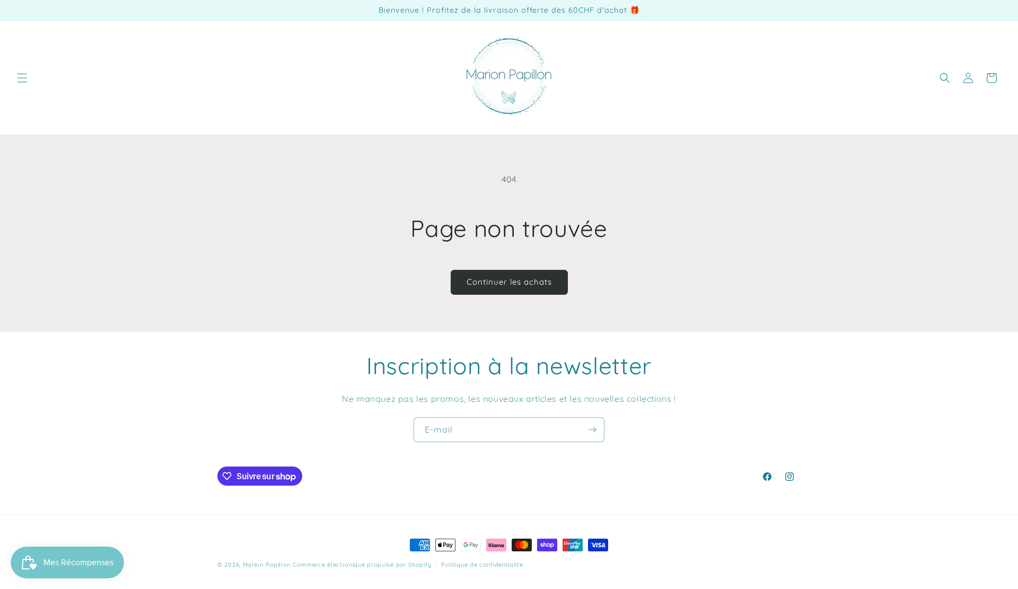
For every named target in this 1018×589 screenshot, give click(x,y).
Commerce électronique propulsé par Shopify (362, 564)
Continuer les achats (509, 282)
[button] (22, 78)
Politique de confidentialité (482, 564)
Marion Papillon (267, 564)
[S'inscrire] (592, 429)
